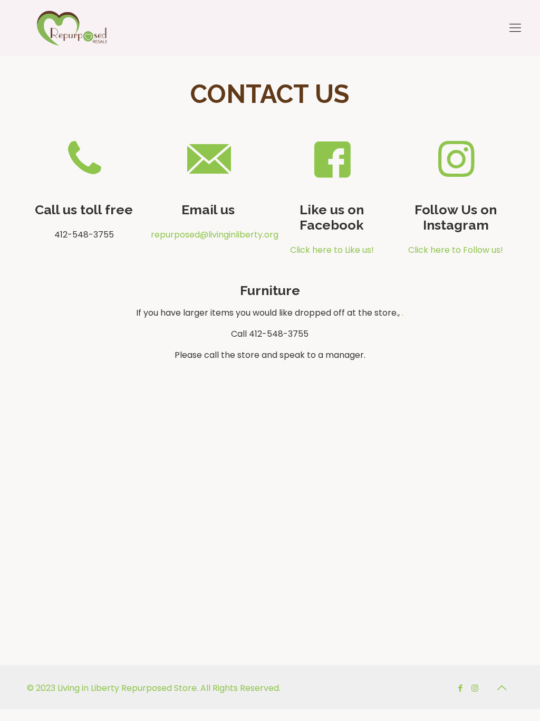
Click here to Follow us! (455, 250)
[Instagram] (474, 688)
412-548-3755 (84, 235)
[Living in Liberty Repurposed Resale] (72, 27)
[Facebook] (460, 688)
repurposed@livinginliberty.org (208, 235)
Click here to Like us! (332, 250)
